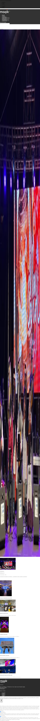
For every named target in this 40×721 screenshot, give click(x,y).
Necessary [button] (1, 710)
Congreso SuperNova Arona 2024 (6, 598)
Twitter (3, 693)
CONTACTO (4, 20)
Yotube (3, 695)
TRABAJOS (4, 18)
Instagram (3, 694)
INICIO (3, 15)
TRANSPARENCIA (5, 19)
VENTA (3, 16)
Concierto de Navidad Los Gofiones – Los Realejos (8, 576)
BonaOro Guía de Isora (4, 613)
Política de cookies (17, 698)
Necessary (3, 711)
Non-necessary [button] (2, 715)
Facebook (3, 692)
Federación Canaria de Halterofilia (6, 675)
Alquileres (1, 28)
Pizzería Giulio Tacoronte (4, 655)
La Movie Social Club (3, 634)
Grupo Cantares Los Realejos (22, 576)
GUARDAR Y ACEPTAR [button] (4, 720)
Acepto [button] (22, 698)
